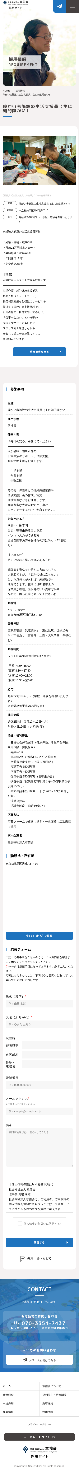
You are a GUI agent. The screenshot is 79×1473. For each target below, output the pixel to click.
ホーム (7, 1386)
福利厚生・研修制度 (54, 1394)
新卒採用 (47, 1403)
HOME (6, 90)
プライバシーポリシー (39, 1424)
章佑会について (51, 1386)
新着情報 (8, 1412)
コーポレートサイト (37, 1437)
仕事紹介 (8, 1394)
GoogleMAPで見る (39, 935)
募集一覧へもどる (39, 1258)
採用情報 (20, 90)
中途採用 (8, 1403)
